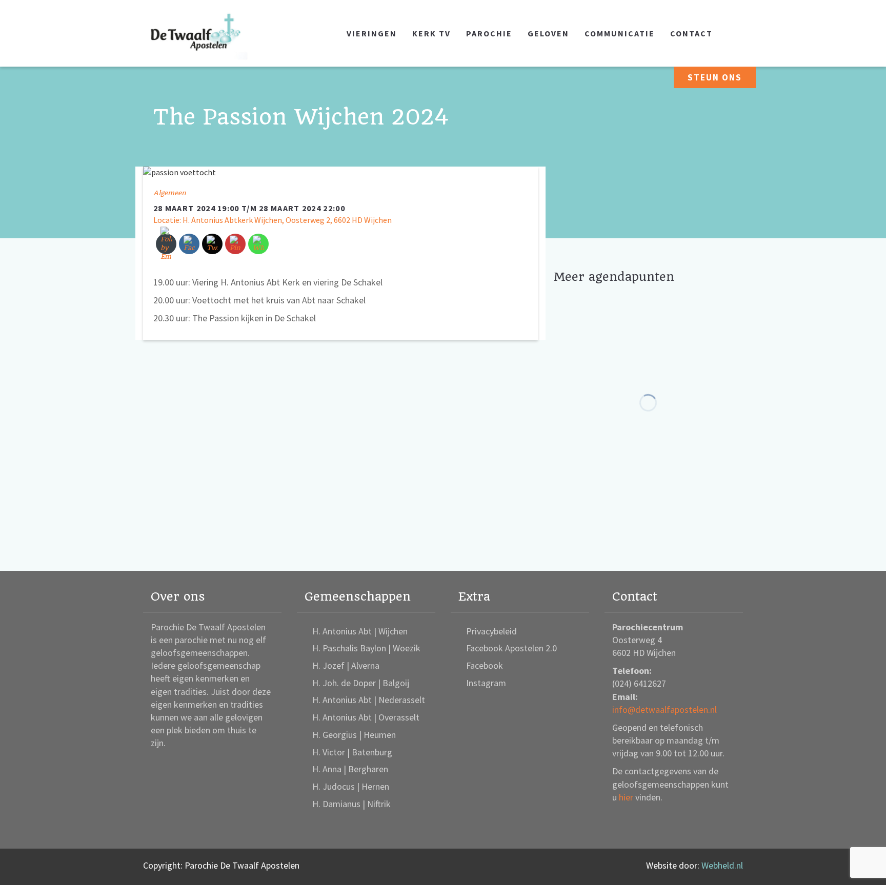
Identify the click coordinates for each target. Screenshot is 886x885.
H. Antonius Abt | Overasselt (365, 717)
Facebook (484, 665)
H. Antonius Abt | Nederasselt (368, 700)
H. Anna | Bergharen (350, 769)
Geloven (548, 33)
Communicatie (620, 33)
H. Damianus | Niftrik (351, 804)
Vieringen (372, 33)
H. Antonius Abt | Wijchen (360, 631)
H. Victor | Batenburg (352, 752)
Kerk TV (431, 33)
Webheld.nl (722, 865)
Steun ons (715, 77)
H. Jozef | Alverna (345, 665)
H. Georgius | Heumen (354, 734)
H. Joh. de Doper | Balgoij (360, 683)
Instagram (486, 683)
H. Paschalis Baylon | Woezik (366, 648)
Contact (691, 33)
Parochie (489, 33)
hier (626, 797)
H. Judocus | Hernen (350, 786)
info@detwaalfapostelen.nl (664, 709)
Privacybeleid (491, 631)
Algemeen (169, 193)
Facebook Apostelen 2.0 (511, 648)
